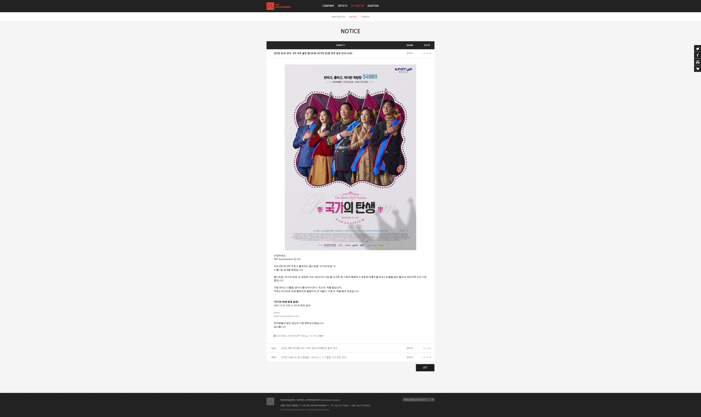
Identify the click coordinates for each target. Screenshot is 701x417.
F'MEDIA (365, 17)
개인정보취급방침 (287, 400)
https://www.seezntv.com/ (286, 316)
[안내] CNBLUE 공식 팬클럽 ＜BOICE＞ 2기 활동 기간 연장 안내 (313, 357)
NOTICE (353, 17)
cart (697, 68)
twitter (697, 48)
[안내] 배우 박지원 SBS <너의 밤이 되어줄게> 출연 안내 (309, 348)
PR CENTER (357, 6)
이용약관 (300, 400)
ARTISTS (342, 6)
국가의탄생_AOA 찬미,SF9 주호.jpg (292, 336)
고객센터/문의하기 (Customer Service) (322, 400)
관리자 (410, 53)
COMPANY (328, 6)
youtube (697, 62)
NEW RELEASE (338, 17)
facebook (697, 55)
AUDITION (373, 6)
